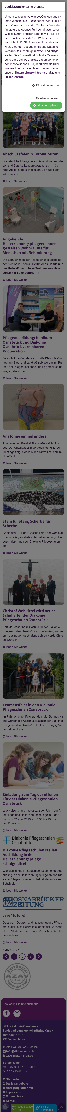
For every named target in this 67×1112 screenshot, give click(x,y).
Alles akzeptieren (47, 105)
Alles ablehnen (49, 98)
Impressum (16, 77)
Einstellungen (44, 85)
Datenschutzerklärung (30, 72)
